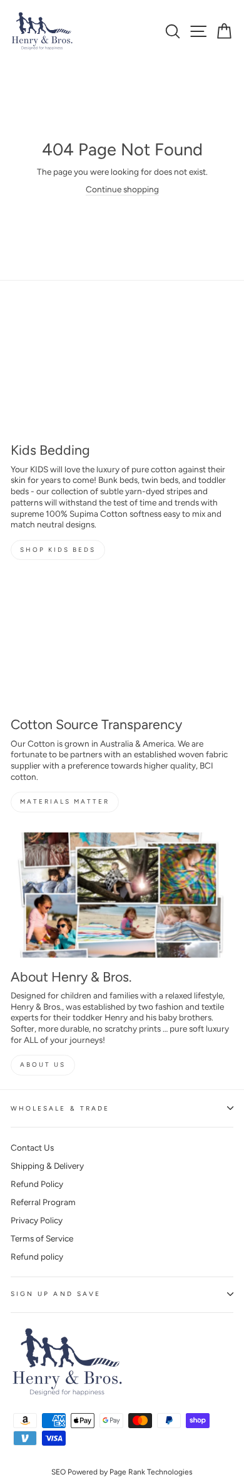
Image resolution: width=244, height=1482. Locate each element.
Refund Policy (37, 1184)
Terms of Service (42, 1238)
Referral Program (43, 1202)
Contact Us (32, 1148)
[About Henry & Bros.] (122, 895)
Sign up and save (56, 1294)
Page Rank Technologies (151, 1472)
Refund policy (37, 1256)
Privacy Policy (37, 1220)
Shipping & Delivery (47, 1166)
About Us (43, 1064)
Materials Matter (64, 801)
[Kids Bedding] (122, 368)
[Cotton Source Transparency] (122, 642)
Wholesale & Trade (60, 1108)
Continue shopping (122, 189)
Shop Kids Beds (58, 550)
